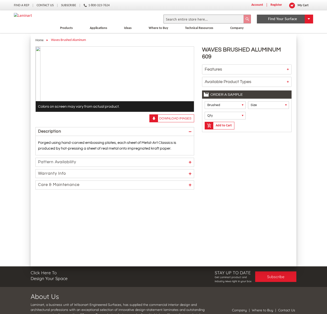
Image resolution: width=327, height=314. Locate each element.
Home (39, 40)
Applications (98, 28)
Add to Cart (224, 125)
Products (66, 28)
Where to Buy (158, 28)
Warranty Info (52, 173)
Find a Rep (21, 5)
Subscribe (68, 5)
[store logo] (23, 16)
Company (240, 310)
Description (49, 131)
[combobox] (207, 19)
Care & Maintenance (58, 185)
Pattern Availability (57, 162)
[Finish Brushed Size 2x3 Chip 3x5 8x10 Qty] (247, 110)
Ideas (128, 28)
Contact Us (45, 5)
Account (257, 5)
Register (276, 5)
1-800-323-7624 (99, 5)
